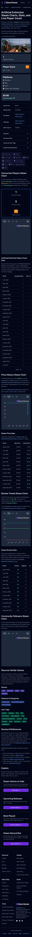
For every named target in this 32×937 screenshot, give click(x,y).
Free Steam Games (22, 891)
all (16, 221)
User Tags (5, 889)
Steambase (19, 907)
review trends (5, 28)
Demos (4, 865)
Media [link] (12, 164)
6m (9, 396)
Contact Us (26, 933)
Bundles (4, 868)
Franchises (5, 899)
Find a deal (15, 790)
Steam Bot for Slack (8, 913)
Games (7, 7)
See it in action (15, 843)
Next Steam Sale (7, 917)
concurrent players (22, 26)
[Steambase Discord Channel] (17, 920)
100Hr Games (18, 116)
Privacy (5, 933)
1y (12, 221)
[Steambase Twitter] (22, 920)
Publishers (5, 896)
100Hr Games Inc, (20, 114)
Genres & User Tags (9, 143)
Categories (5, 886)
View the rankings (15, 824)
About (20, 933)
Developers (5, 892)
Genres (4, 882)
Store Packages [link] (19, 161)
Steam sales (20, 437)
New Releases (21, 868)
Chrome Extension (7, 907)
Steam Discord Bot (8, 910)
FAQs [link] (5, 167)
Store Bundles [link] (8, 161)
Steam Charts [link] (7, 154)
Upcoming (20, 871)
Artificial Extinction (16, 7)
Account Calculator (8, 920)
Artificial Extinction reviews (12, 508)
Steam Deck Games (23, 875)
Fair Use (15, 933)
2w (5, 221)
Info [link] (5, 164)
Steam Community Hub (17, 759)
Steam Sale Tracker (23, 882)
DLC (3, 861)
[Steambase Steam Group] (19, 920)
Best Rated (20, 858)
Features (6, 133)
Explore (4, 923)
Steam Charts (6, 871)
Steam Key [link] (18, 157)
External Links (7, 138)
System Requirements (10, 147)
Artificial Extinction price (14, 389)
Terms (9, 933)
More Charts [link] (21, 164)
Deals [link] (26, 157)
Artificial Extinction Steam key (10, 382)
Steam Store (20, 755)
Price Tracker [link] (7, 157)
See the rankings (15, 807)
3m (9, 221)
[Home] (2, 7)
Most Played (20, 861)
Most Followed (21, 865)
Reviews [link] (18, 154)
